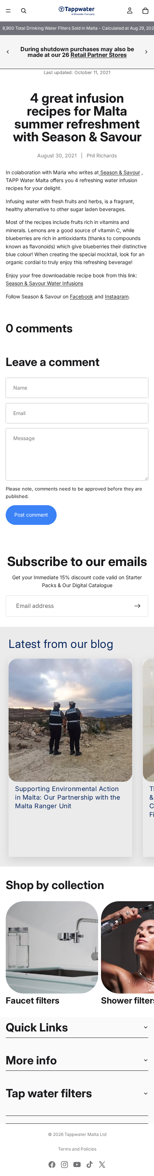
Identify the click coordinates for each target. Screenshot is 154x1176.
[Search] (24, 11)
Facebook (81, 296)
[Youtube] (77, 1164)
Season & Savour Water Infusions (44, 283)
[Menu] (8, 11)
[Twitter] (102, 1164)
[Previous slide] (8, 52)
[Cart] (145, 11)
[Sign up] (137, 606)
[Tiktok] (89, 1164)
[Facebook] (52, 1164)
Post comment (31, 515)
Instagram (117, 296)
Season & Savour (119, 172)
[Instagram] (64, 1164)
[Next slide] (146, 52)
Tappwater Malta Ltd (85, 1134)
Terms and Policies (77, 1149)
